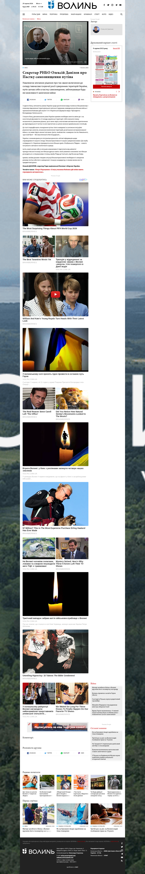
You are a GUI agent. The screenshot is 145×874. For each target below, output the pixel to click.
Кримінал (88, 14)
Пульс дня (36, 14)
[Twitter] (108, 5)
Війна (45, 14)
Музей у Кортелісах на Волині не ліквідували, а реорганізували (105, 96)
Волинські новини (28, 19)
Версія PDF (116, 48)
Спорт (96, 14)
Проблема (64, 14)
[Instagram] (112, 5)
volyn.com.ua (81, 841)
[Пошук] (121, 14)
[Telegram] (116, 5)
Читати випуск (106, 86)
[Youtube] (120, 5)
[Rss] (121, 860)
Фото (104, 14)
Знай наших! (76, 14)
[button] (39, 3)
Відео (111, 14)
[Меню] (24, 14)
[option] (106, 95)
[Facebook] (104, 5)
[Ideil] (72, 867)
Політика (53, 14)
